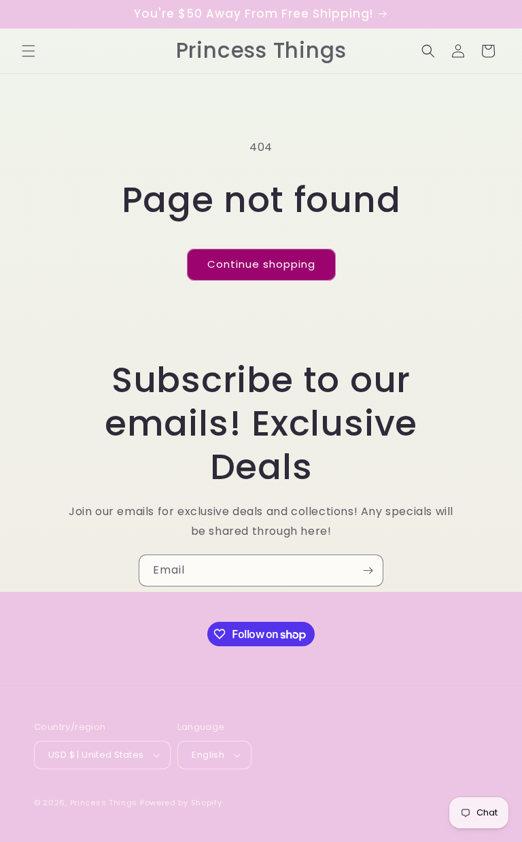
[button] (29, 51)
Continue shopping (261, 264)
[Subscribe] (368, 570)
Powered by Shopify (181, 802)
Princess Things (104, 802)
